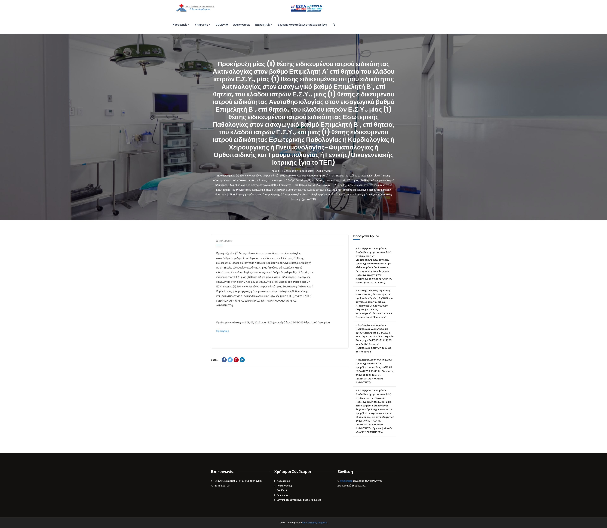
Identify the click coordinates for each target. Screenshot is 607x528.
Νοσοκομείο (283, 481)
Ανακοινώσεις (324, 170)
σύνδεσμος (346, 480)
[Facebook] (224, 359)
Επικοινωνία (283, 495)
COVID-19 (282, 490)
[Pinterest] (236, 359)
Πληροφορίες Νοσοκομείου (298, 170)
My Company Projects (314, 522)
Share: (214, 359)
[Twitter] (230, 359)
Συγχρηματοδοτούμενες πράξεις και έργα (299, 500)
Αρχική (275, 170)
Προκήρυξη (222, 331)
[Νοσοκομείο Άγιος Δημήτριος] (247, 7)
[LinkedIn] (242, 359)
